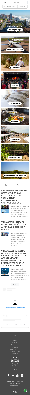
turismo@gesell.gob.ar (15, 385)
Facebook (8, 375)
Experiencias (15, 338)
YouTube (17, 375)
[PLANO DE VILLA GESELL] (15, 21)
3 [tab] (15, 32)
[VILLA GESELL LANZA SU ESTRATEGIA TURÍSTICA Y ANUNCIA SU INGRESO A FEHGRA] (5, 234)
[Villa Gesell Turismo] (15, 362)
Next (29, 21)
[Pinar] (15, 152)
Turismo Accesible (15, 349)
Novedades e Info (15, 351)
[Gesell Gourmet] (15, 116)
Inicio (15, 336)
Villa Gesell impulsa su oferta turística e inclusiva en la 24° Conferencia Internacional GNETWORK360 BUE (14, 196)
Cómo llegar (15, 347)
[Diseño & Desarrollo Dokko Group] (15, 390)
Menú (4, 2)
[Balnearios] (15, 134)
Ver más (15, 284)
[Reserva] (15, 170)
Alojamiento (15, 342)
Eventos (15, 340)
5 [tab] (18, 32)
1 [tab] (11, 32)
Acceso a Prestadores (15, 370)
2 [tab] (13, 32)
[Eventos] (15, 81)
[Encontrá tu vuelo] (15, 45)
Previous (1, 21)
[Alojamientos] (15, 98)
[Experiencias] (15, 63)
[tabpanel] (15, 21)
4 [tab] (17, 32)
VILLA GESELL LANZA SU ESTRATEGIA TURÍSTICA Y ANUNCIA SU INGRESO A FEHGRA (13, 226)
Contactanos (15, 354)
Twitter (13, 375)
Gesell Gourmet (15, 345)
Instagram (22, 375)
